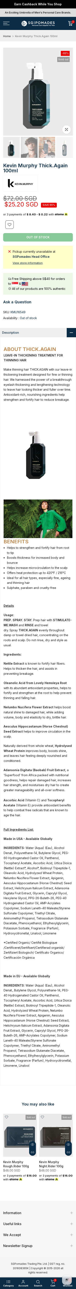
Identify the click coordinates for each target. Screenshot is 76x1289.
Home (7, 36)
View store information (28, 263)
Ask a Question (17, 302)
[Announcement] (38, 4)
